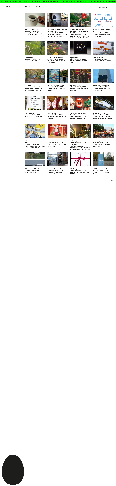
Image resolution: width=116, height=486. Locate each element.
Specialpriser (103, 7)
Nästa (112, 181)
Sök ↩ (112, 7)
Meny (7, 7)
